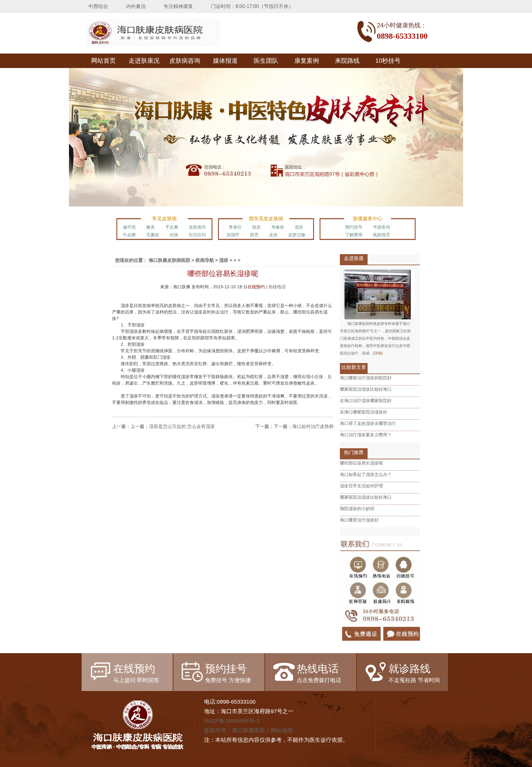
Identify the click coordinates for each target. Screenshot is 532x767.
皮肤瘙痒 (197, 227)
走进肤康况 (144, 60)
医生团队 (266, 60)
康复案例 (306, 60)
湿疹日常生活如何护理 (361, 485)
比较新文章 (353, 367)
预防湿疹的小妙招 (357, 508)
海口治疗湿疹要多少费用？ (366, 434)
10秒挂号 (388, 60)
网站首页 (103, 60)
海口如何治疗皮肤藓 (313, 426)
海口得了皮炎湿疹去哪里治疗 (368, 423)
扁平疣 (129, 227)
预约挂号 (353, 227)
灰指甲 (233, 234)
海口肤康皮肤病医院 (169, 260)
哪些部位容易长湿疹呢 (361, 463)
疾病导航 (204, 260)
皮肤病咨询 (184, 60)
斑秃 (254, 234)
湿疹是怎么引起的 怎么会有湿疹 (182, 426)
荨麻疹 (277, 227)
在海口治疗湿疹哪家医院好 (366, 400)
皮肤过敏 (296, 234)
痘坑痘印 (197, 234)
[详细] (377, 353)
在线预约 (256, 286)
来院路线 (347, 60)
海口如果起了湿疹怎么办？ (366, 474)
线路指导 (381, 234)
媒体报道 (225, 60)
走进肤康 (354, 258)
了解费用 (353, 234)
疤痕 (174, 234)
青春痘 (235, 227)
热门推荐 (354, 452)
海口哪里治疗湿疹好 (359, 519)
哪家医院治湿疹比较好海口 (366, 389)
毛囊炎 (152, 234)
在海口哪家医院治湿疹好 (363, 411)
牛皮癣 (129, 234)
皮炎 (273, 234)
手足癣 (171, 227)
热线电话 (277, 286)
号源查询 (381, 227)
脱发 (256, 227)
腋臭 (150, 227)
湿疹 (299, 227)
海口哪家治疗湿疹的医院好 (366, 377)
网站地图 (282, 730)
